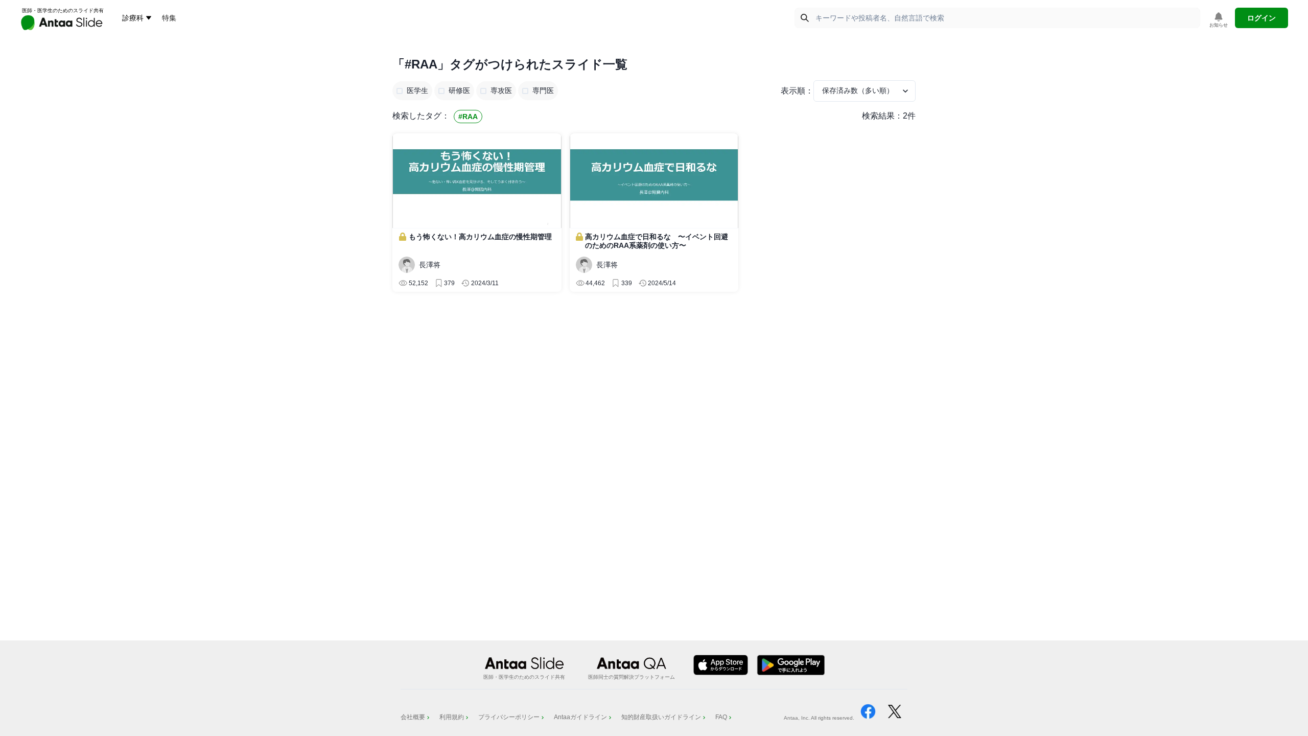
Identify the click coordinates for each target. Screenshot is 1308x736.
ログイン (1261, 18)
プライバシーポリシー (509, 717)
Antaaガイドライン (580, 717)
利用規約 (451, 717)
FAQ (721, 717)
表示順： (797, 90)
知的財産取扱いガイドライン (661, 717)
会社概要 (413, 717)
